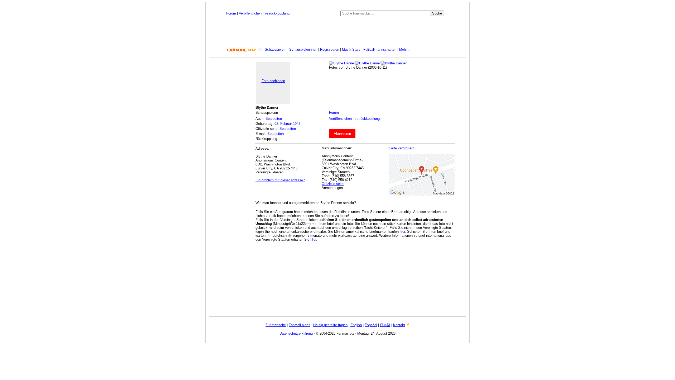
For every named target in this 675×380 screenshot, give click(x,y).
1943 (296, 124)
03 (276, 124)
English (356, 325)
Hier (313, 239)
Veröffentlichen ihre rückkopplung (264, 13)
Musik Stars (351, 49)
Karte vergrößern (401, 148)
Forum (231, 13)
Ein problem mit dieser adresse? (280, 180)
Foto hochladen (273, 81)
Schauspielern (275, 49)
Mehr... (404, 49)
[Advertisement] (337, 32)
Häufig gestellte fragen (330, 325)
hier (402, 232)
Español (371, 325)
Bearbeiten (274, 119)
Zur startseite (276, 325)
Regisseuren (329, 49)
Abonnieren (342, 134)
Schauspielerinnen (303, 49)
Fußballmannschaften (379, 49)
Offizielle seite (333, 184)
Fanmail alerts (299, 325)
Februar (286, 124)
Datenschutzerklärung (296, 333)
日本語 (385, 325)
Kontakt (399, 325)
